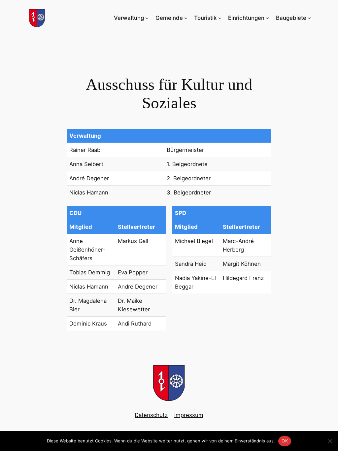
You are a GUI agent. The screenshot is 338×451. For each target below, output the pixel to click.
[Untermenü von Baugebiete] (309, 17)
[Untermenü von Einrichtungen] (267, 17)
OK (285, 440)
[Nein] (329, 441)
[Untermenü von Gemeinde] (185, 17)
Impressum (188, 415)
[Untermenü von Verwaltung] (147, 17)
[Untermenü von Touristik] (219, 17)
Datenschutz (151, 415)
